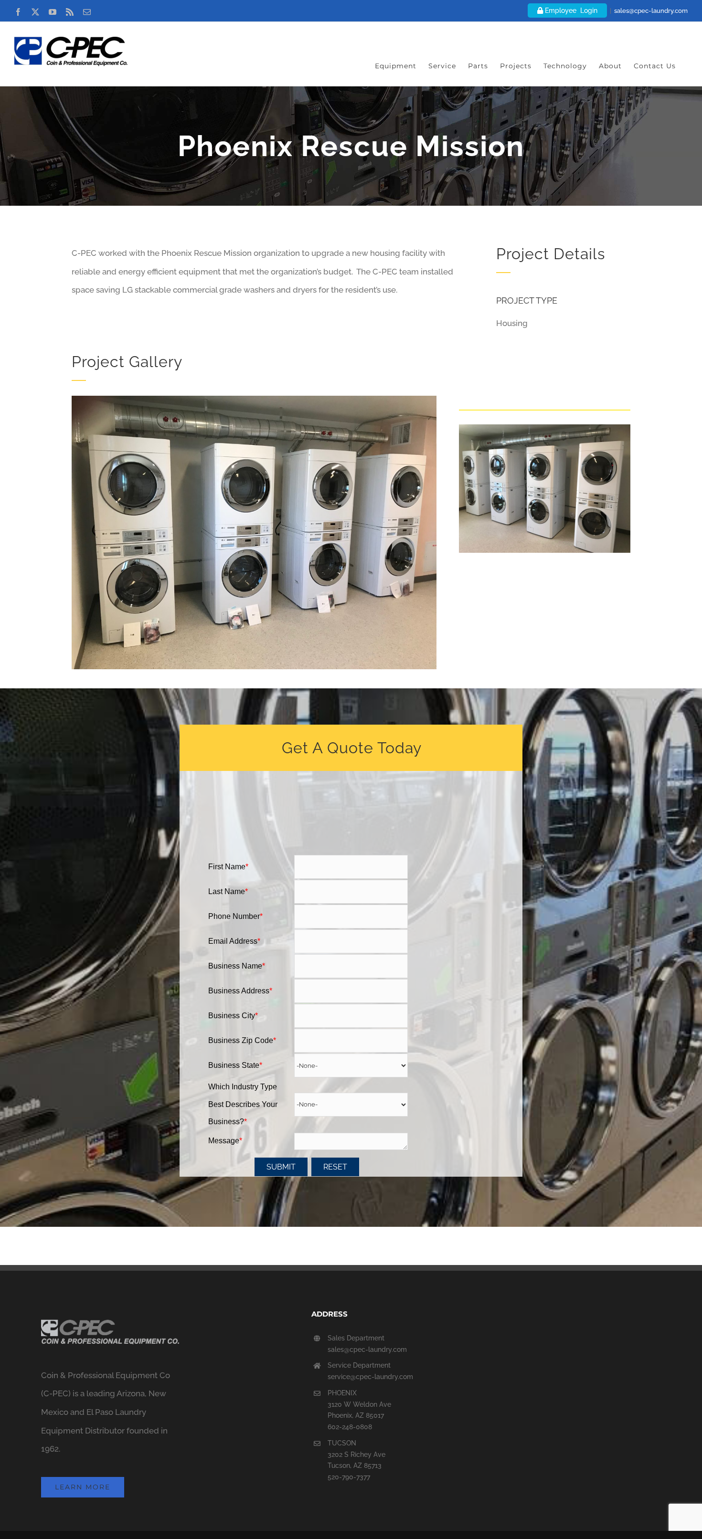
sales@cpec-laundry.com (651, 10)
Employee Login (570, 10)
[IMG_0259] (544, 428)
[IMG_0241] (254, 399)
